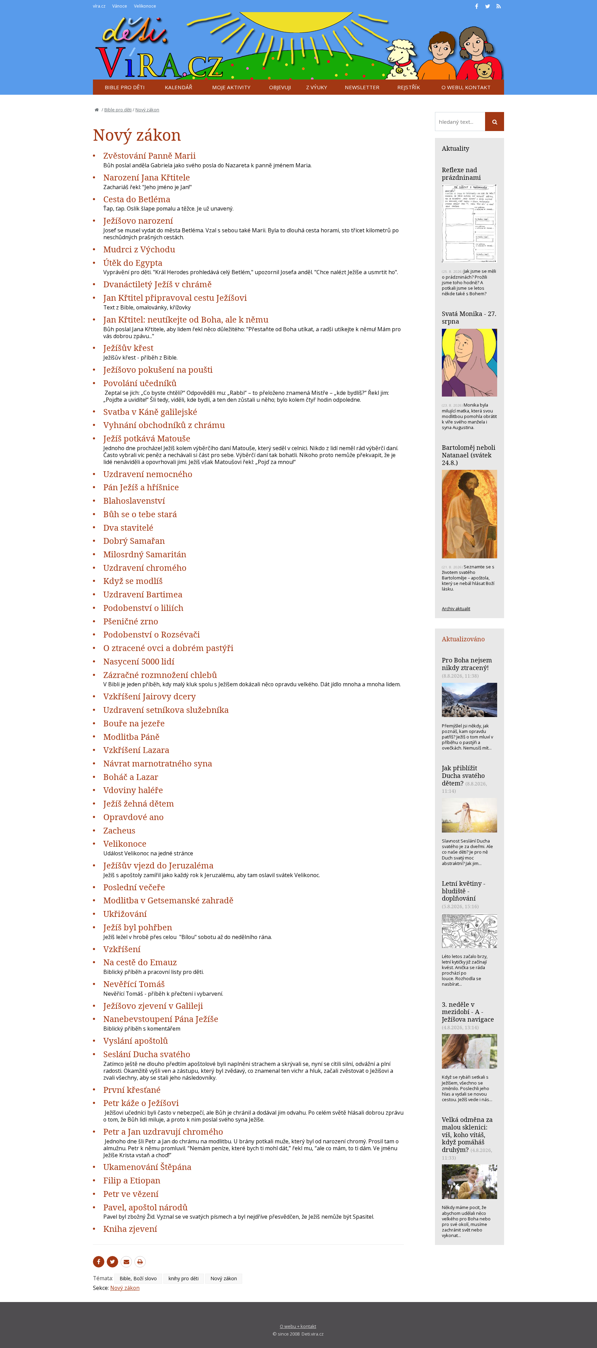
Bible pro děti (118, 109)
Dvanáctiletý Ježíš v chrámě (157, 284)
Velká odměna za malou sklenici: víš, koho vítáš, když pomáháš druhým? (467, 1134)
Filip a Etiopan (131, 1180)
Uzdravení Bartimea (142, 594)
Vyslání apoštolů (135, 1040)
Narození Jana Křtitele (146, 177)
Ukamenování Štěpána (147, 1166)
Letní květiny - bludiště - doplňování (463, 890)
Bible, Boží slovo (138, 1278)
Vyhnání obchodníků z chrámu (164, 424)
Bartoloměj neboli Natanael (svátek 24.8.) (468, 454)
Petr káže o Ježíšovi (141, 1102)
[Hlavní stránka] (97, 109)
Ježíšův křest (128, 347)
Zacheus (119, 830)
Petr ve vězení (131, 1193)
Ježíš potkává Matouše (146, 438)
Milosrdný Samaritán (144, 554)
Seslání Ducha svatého (146, 1054)
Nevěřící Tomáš (134, 983)
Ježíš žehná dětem (138, 803)
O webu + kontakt (298, 1326)
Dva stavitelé (128, 527)
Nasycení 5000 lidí (138, 661)
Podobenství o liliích (143, 607)
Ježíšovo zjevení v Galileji (153, 1005)
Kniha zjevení (130, 1228)
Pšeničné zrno (130, 621)
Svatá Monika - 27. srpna (469, 317)
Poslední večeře (134, 887)
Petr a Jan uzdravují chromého (163, 1131)
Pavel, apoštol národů (145, 1207)
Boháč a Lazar (130, 776)
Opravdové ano (133, 816)
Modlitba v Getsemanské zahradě (168, 900)
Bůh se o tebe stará (140, 514)
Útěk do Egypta (132, 262)
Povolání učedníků (140, 383)
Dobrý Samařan (134, 540)
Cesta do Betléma (136, 199)
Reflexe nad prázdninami (461, 174)
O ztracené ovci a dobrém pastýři (168, 647)
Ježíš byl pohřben (137, 927)
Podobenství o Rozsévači (151, 634)
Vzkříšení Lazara (136, 749)
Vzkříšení (122, 949)
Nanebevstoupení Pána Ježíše (160, 1018)
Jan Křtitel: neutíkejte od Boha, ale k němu (185, 319)
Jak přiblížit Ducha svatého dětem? (463, 775)
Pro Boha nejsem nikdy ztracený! (467, 664)
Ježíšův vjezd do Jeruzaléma (158, 865)
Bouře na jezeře (134, 723)
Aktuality (455, 148)
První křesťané (132, 1089)
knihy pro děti (184, 1278)
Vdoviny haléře (133, 790)
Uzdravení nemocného (147, 474)
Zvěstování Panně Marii (149, 155)
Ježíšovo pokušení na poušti (158, 369)
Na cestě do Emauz (140, 962)
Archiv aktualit (456, 608)
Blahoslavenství (134, 500)
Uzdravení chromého (145, 567)
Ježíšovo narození (138, 220)
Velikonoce (124, 843)
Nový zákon (147, 109)
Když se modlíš (133, 580)
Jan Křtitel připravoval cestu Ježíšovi (175, 297)
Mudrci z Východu (139, 249)
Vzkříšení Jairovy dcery (149, 696)
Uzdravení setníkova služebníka (166, 709)
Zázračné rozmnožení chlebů (160, 674)
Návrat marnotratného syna (157, 763)
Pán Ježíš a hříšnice (141, 487)
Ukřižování (125, 913)
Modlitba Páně (131, 736)
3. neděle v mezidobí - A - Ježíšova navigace (468, 1011)
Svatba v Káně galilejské (150, 411)
